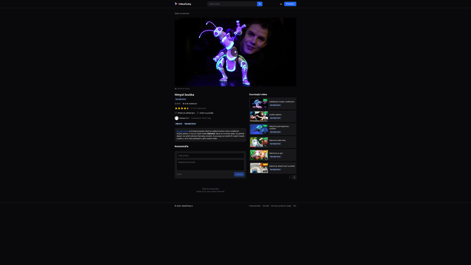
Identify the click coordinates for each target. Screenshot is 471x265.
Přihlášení (290, 4)
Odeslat (239, 174)
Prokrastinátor (255, 206)
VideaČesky (185, 3)
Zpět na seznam (182, 13)
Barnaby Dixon (183, 131)
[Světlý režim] (281, 3)
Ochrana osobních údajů (281, 206)
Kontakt (266, 206)
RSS (294, 206)
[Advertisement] (161, 45)
